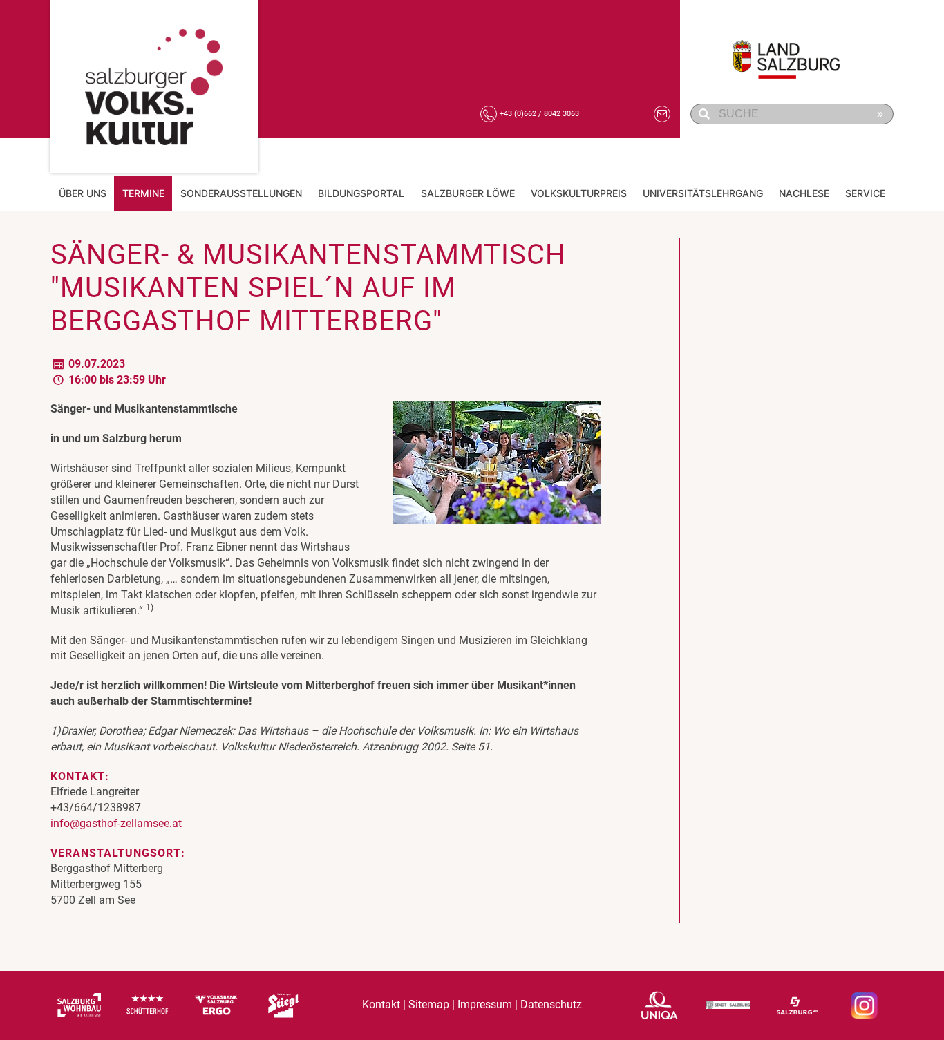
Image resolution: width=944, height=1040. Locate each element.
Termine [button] (143, 193)
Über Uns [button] (82, 193)
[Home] (154, 86)
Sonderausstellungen (241, 193)
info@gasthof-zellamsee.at (116, 823)
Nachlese (804, 193)
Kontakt (381, 1005)
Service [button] (865, 193)
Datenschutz (551, 1005)
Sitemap (428, 1005)
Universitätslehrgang (703, 193)
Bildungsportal (361, 193)
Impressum (484, 1005)
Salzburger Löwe (468, 193)
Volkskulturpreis (579, 193)
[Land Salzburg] (794, 52)
